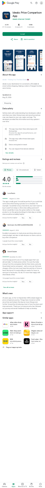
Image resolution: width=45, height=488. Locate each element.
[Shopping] (8, 103)
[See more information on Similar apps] (41, 317)
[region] (22, 25)
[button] (21, 27)
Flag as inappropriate (12, 347)
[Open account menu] (41, 2)
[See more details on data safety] (10, 152)
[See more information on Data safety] (41, 108)
